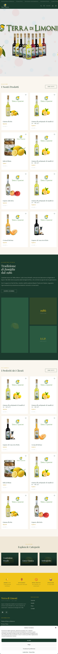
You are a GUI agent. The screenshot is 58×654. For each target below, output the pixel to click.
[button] (55, 627)
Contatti (33, 608)
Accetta (29, 640)
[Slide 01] (29, 42)
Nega (29, 644)
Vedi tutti (51, 86)
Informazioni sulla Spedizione (31, 1)
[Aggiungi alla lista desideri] (25, 94)
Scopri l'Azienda (9, 291)
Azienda (33, 600)
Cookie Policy (25, 652)
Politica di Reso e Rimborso (7, 1)
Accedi (48, 5)
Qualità (32, 603)
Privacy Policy (32, 652)
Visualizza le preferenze (29, 648)
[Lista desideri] (44, 6)
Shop (32, 606)
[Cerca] (41, 6)
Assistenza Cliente (44, 1)
